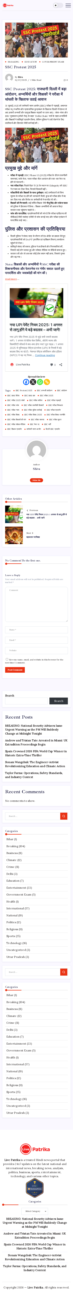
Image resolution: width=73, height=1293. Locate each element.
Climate (11, 860)
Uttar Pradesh (15, 957)
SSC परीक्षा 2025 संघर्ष (15, 400)
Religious (12, 929)
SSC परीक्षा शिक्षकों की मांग (16, 419)
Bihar (9, 839)
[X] (33, 382)
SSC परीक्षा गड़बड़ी (54, 400)
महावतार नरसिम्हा (33, 537)
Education (12, 880)
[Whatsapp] (40, 382)
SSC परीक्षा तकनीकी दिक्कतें (34, 405)
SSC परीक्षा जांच (13, 405)
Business (12, 853)
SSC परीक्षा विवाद (13, 414)
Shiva (20, 77)
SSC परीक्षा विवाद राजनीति (56, 414)
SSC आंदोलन (62, 390)
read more (11, 278)
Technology (14, 943)
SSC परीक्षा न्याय (13, 410)
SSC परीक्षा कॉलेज (35, 400)
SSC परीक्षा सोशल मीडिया (16, 424)
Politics (11, 922)
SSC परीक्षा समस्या (37, 419)
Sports (10, 936)
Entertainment (16, 887)
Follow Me (37, 480)
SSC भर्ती (47, 424)
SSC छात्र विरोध (13, 395)
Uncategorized (16, 950)
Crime (10, 867)
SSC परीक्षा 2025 (46, 395)
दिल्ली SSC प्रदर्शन (53, 429)
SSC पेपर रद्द (34, 424)
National (12, 915)
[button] (58, 5)
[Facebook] (26, 382)
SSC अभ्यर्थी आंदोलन (44, 390)
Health (10, 901)
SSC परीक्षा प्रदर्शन (54, 410)
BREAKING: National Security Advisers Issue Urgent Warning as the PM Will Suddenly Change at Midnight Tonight (33, 729)
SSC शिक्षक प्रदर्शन (14, 429)
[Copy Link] (47, 382)
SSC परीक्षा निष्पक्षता (55, 405)
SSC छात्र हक (29, 395)
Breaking (12, 846)
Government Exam (18, 894)
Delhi (9, 874)
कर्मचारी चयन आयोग (34, 429)
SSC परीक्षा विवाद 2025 (33, 414)
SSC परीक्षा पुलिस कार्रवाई (33, 410)
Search (9, 695)
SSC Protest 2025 (24, 390)
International (15, 908)
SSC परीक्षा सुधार (55, 419)
